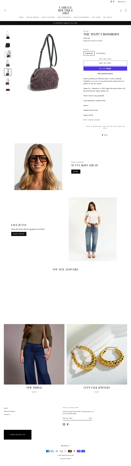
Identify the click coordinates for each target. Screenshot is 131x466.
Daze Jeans (18, 234)
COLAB (86, 31)
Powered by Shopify (65, 458)
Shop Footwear (64, 17)
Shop (75, 171)
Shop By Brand (32, 17)
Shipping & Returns (9, 411)
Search (6, 408)
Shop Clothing (48, 17)
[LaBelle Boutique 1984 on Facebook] (68, 424)
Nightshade (89, 53)
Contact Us (7, 414)
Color (86, 49)
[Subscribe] (90, 418)
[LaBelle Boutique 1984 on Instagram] (64, 424)
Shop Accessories (81, 17)
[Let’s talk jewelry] (97, 354)
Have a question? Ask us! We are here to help (105, 127)
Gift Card (96, 17)
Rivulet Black (101, 53)
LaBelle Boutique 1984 (65, 10)
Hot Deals (107, 17)
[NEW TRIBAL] (34, 354)
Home (21, 17)
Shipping (86, 41)
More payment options (105, 73)
